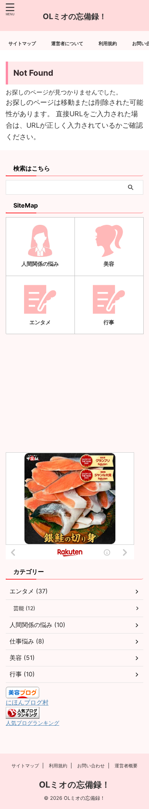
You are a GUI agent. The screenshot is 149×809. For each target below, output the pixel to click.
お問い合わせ (91, 765)
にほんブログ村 (27, 702)
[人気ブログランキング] (22, 715)
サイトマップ (22, 43)
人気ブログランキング (32, 723)
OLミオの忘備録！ (74, 785)
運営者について (67, 43)
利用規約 (108, 43)
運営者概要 (126, 765)
